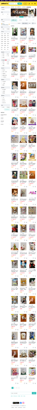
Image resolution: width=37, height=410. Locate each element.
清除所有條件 (7, 109)
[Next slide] (18, 31)
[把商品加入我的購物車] (17, 43)
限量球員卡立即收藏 (26, 16)
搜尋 (34, 393)
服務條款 (13, 407)
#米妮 (24, 396)
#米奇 (22, 396)
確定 (7, 16)
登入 (25, 3)
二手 (33, 20)
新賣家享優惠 (34, 16)
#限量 (19, 396)
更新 (25, 405)
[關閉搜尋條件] (13, 3)
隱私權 (16, 407)
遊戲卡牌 (17, 16)
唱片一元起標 (21, 16)
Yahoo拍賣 (4, 3)
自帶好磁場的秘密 (13, 16)
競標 (27, 20)
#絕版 (12, 396)
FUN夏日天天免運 (30, 16)
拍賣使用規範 (20, 407)
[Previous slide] (11, 31)
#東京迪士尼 (15, 396)
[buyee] (5, 24)
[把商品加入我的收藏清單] (15, 43)
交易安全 (24, 407)
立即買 (20, 20)
